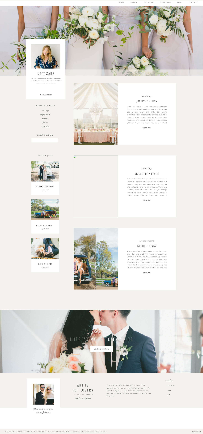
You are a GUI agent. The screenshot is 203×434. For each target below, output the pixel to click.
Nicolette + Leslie (147, 173)
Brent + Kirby (147, 246)
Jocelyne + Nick (146, 101)
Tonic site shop (73, 431)
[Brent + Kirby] (96, 259)
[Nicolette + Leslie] (96, 186)
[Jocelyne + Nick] (96, 114)
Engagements (147, 241)
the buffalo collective (96, 431)
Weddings (147, 96)
